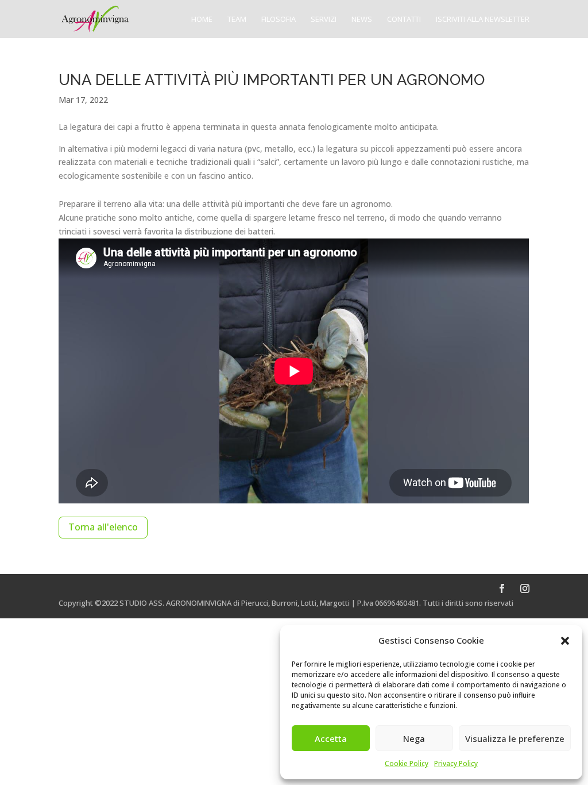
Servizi (323, 19)
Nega (414, 738)
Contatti (404, 19)
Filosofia (278, 19)
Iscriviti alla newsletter (482, 19)
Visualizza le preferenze (514, 738)
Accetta (331, 738)
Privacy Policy (456, 763)
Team (236, 19)
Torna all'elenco (103, 527)
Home (201, 19)
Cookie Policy (406, 763)
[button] (565, 641)
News (361, 19)
